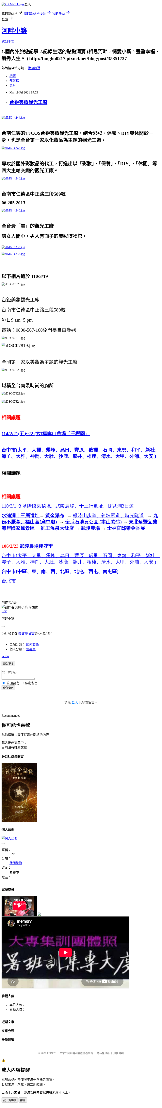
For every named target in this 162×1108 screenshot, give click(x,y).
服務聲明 (118, 1053)
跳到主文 (8, 41)
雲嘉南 (31, 649)
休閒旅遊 (34, 68)
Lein (4, 611)
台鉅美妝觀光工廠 (28, 102)
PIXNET (51, 1053)
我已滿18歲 (9, 1100)
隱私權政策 (103, 1053)
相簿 (12, 76)
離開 (22, 1100)
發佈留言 (8, 687)
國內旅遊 (32, 644)
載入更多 (8, 663)
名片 (12, 85)
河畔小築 (14, 30)
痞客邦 (23, 633)
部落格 (14, 80)
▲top (5, 656)
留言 (32, 633)
